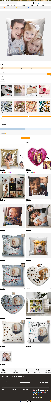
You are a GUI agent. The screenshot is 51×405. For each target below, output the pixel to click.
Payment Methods (15, 391)
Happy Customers (25, 395)
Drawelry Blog (25, 394)
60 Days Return (14, 392)
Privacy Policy (4, 392)
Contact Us (3, 391)
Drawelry (27, 400)
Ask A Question (29, 133)
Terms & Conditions (4, 393)
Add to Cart (26, 116)
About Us (3, 390)
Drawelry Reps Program (26, 393)
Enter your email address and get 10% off (7, 378)
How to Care (14, 393)
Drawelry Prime (25, 391)
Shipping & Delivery (15, 390)
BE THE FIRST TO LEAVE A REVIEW (25, 138)
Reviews (12, 128)
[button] (25, 401)
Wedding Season (26, 67)
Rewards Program (25, 392)
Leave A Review (29, 131)
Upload (49, 73)
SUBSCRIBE (7, 381)
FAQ (38, 128)
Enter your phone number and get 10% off (25, 378)
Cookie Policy (4, 395)
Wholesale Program (25, 390)
